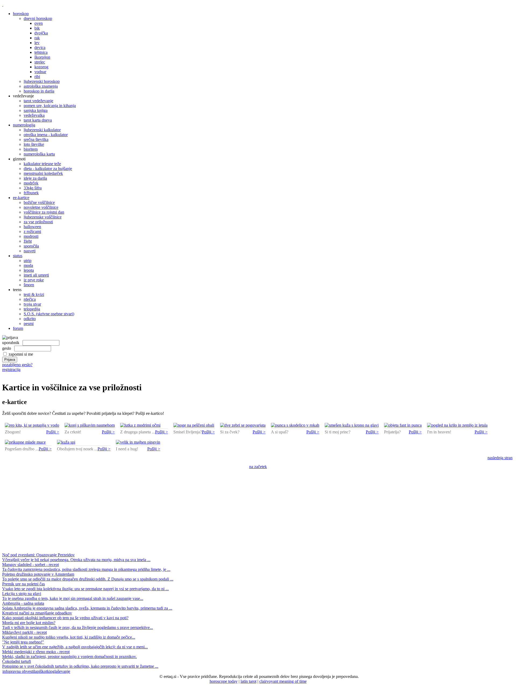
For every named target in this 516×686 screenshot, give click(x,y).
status (17, 255)
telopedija (32, 309)
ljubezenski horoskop (42, 81)
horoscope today (224, 681)
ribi (37, 76)
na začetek (258, 466)
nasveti (29, 251)
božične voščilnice (39, 202)
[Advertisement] (258, 512)
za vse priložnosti (38, 222)
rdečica (30, 299)
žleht (28, 241)
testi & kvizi (34, 294)
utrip (27, 260)
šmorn (29, 284)
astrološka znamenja (41, 86)
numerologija (24, 125)
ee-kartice (21, 197)
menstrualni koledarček (43, 173)
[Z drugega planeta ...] (140, 425)
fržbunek (31, 192)
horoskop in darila (39, 91)
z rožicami (32, 231)
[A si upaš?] (295, 425)
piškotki (43, 671)
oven (38, 23)
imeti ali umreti (36, 275)
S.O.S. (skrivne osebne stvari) (49, 314)
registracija (11, 369)
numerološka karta (39, 154)
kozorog (41, 67)
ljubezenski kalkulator (42, 130)
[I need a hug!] (138, 442)
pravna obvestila (23, 671)
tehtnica (41, 52)
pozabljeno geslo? (17, 364)
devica (39, 47)
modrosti (31, 236)
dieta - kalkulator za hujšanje (48, 168)
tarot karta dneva (38, 120)
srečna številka (36, 139)
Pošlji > (52, 432)
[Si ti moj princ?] (352, 425)
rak (37, 38)
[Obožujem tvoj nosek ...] (66, 442)
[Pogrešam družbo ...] (25, 442)
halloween (32, 226)
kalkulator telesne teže (42, 163)
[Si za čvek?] (243, 425)
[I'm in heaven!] (457, 425)
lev (37, 42)
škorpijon (42, 57)
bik (37, 28)
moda (28, 265)
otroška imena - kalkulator (46, 134)
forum (18, 328)
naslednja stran (500, 457)
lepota (29, 270)
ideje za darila (35, 178)
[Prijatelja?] (403, 425)
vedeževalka (34, 115)
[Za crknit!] (89, 425)
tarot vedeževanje (38, 100)
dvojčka (41, 33)
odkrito (30, 318)
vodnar (40, 71)
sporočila (31, 246)
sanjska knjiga (36, 110)
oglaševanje (60, 671)
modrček (31, 183)
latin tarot (248, 681)
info (5, 671)
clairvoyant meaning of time (283, 681)
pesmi (29, 323)
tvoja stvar (32, 304)
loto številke (34, 144)
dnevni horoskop (38, 18)
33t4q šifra (33, 188)
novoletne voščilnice (41, 207)
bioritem (31, 149)
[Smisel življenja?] (193, 425)
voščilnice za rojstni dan (44, 212)
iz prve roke (34, 280)
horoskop (21, 13)
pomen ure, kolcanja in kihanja (50, 105)
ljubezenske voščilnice (43, 217)
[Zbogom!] (32, 425)
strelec (39, 62)
